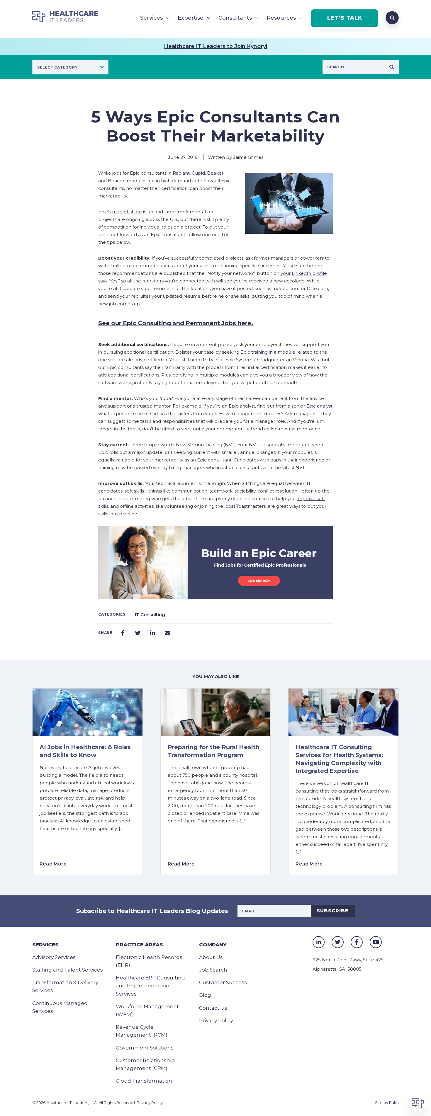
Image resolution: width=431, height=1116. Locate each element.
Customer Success (223, 982)
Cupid (198, 173)
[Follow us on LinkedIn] (319, 942)
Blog (205, 995)
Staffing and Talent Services (67, 970)
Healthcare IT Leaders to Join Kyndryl (215, 46)
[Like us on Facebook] (357, 942)
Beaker (215, 173)
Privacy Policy (216, 1020)
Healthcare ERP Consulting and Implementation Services (150, 985)
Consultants (235, 18)
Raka (394, 1102)
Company (212, 945)
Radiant (181, 173)
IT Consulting (150, 614)
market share (127, 211)
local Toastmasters (245, 506)
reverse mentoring (299, 429)
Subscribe (333, 911)
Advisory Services (54, 957)
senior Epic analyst (311, 406)
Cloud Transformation (144, 1081)
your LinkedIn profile (304, 273)
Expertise (190, 18)
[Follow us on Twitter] (338, 942)
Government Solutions (145, 1048)
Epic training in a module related (276, 352)
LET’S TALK (344, 18)
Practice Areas (139, 945)
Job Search (213, 970)
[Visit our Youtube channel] (376, 942)
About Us (211, 957)
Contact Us (213, 1008)
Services (151, 18)
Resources (281, 18)
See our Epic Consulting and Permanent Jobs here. (175, 323)
